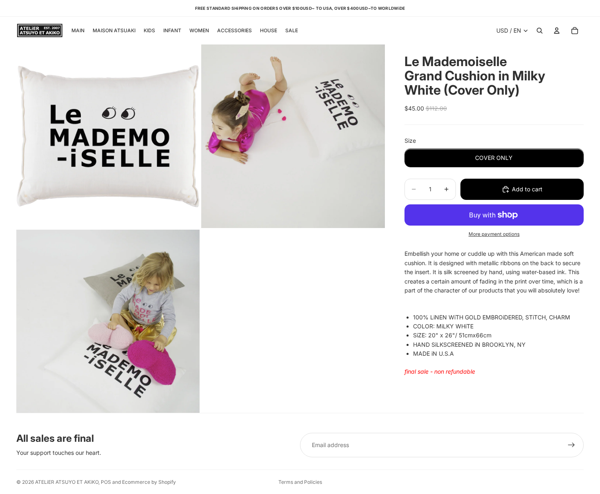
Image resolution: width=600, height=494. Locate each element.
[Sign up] (571, 445)
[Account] (557, 31)
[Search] (540, 31)
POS (106, 482)
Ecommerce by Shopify (149, 482)
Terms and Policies (300, 482)
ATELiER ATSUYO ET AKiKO (66, 482)
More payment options (494, 234)
